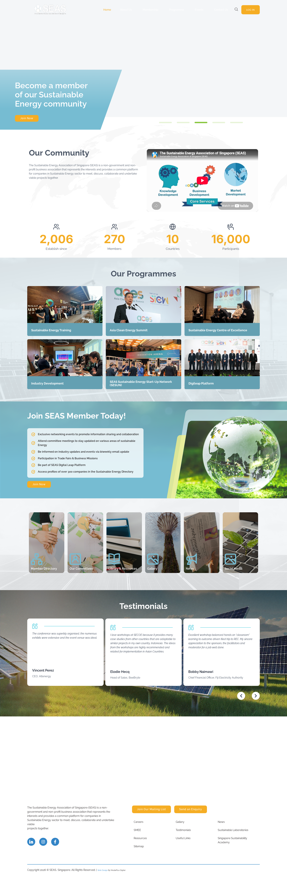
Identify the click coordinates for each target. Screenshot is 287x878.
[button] (165, 122)
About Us (126, 9)
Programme (176, 9)
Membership (150, 9)
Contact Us (221, 9)
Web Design (102, 870)
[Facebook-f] (55, 842)
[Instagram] (43, 842)
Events (199, 9)
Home (107, 9)
